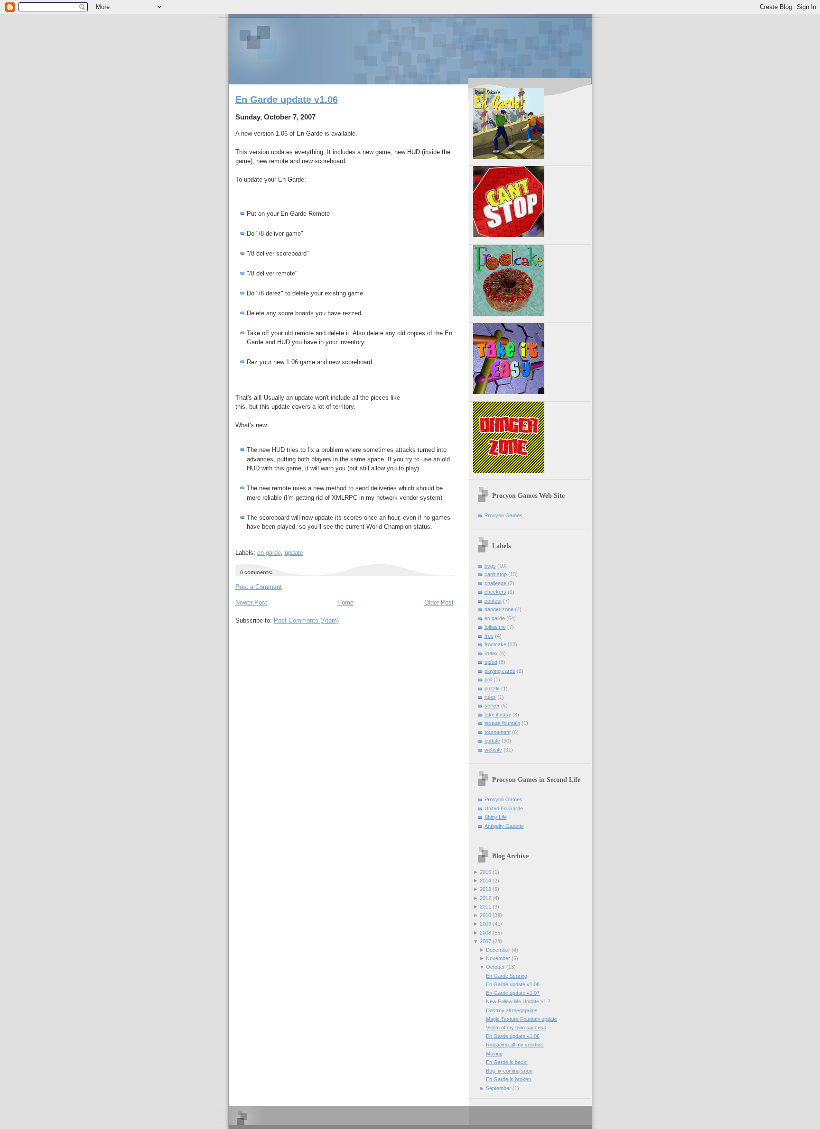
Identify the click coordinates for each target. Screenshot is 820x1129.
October (495, 967)
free (489, 636)
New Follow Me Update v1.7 (518, 1001)
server (492, 705)
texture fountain (502, 723)
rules (490, 697)
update (294, 552)
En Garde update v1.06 (286, 99)
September (498, 1088)
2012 (485, 898)
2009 (485, 924)
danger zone (499, 609)
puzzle (492, 688)
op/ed (491, 662)
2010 (485, 915)
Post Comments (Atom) (306, 620)
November (498, 958)
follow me (495, 627)
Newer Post (251, 602)
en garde (269, 552)
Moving (494, 1053)
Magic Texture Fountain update (521, 1019)
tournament (498, 732)
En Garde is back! (507, 1062)
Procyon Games (410, 48)
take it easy (498, 714)
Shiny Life (496, 817)
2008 (485, 933)
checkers (495, 592)
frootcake (495, 644)
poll (488, 679)
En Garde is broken (508, 1079)
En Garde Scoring (506, 976)
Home (345, 602)
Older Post (439, 602)
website (493, 750)
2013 (485, 889)
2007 (485, 941)
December (498, 950)
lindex (491, 653)
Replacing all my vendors (515, 1044)
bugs (490, 566)
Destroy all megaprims (512, 1010)
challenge (495, 583)
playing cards (500, 671)
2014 (485, 880)
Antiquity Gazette (504, 826)
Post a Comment (258, 586)
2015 (485, 872)
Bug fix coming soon (509, 1071)
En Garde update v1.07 (513, 993)
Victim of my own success (516, 1027)
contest (493, 601)
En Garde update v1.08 (513, 984)
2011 (485, 906)
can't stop (496, 574)
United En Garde (504, 808)
